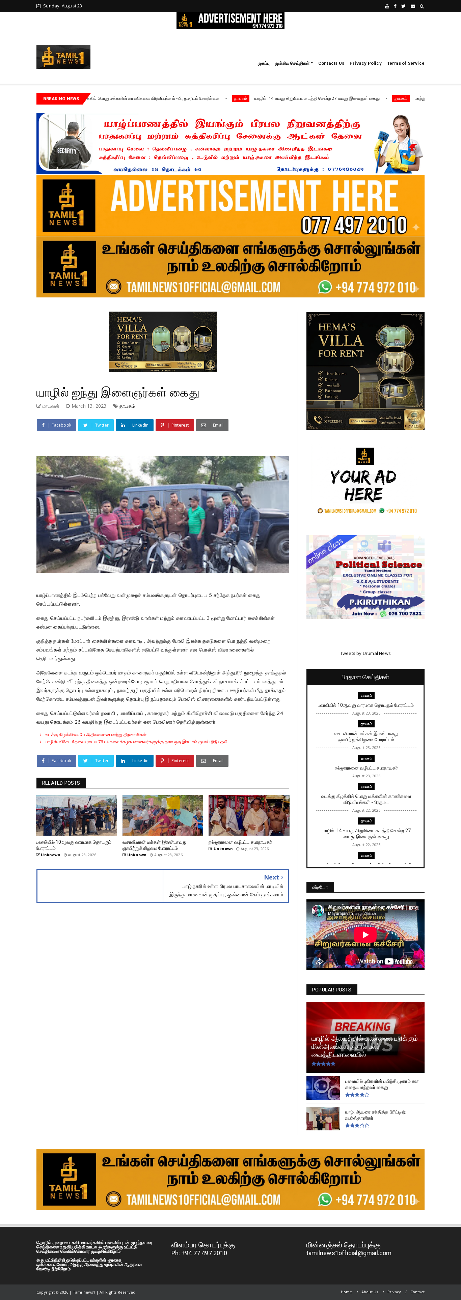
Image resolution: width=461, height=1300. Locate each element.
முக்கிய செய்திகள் (292, 63)
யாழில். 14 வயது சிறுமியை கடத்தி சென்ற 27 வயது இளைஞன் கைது (254, 98)
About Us (369, 1292)
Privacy (394, 1292)
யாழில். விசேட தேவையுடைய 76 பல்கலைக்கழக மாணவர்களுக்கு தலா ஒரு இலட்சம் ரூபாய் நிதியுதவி (136, 742)
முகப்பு (264, 63)
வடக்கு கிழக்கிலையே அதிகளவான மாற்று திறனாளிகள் (95, 734)
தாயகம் (177, 98)
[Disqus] (162, 1007)
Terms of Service (406, 63)
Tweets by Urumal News (365, 653)
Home (346, 1292)
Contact (417, 1292)
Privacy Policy (366, 63)
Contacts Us (331, 63)
